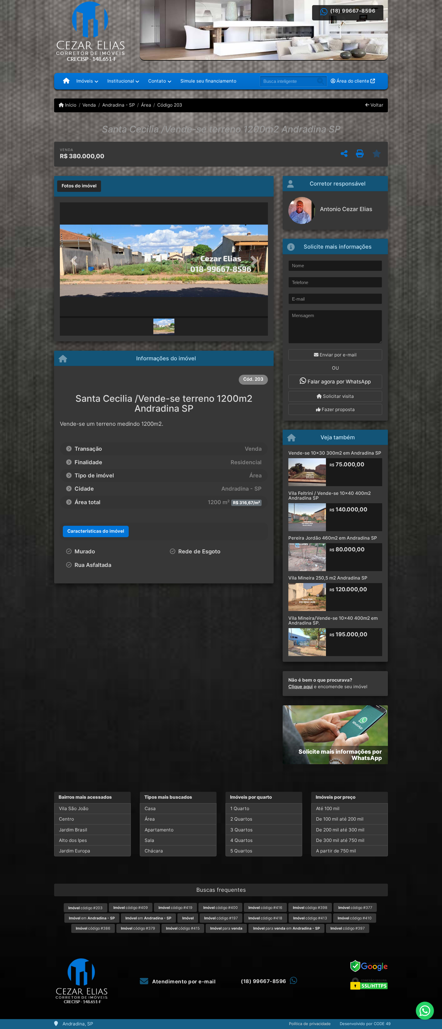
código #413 (310, 918)
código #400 (220, 907)
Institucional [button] (120, 81)
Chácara (154, 851)
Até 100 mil (327, 808)
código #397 (347, 928)
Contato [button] (157, 81)
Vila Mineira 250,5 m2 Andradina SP (327, 578)
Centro (66, 819)
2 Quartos (241, 819)
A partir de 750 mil (336, 851)
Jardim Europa (74, 851)
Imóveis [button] (84, 81)
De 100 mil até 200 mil (340, 819)
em (92, 918)
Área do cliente (352, 81)
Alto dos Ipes (73, 840)
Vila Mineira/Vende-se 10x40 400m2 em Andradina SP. (333, 620)
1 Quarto (239, 808)
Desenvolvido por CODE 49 (365, 1023)
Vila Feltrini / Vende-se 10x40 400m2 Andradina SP (329, 495)
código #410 (355, 918)
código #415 (183, 928)
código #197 (221, 918)
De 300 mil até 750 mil (340, 840)
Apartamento (159, 830)
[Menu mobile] (66, 81)
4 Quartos (241, 840)
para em (286, 928)
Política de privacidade (310, 1023)
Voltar (376, 105)
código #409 (130, 907)
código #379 (138, 928)
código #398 (310, 907)
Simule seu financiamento (208, 81)
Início (70, 105)
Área (146, 105)
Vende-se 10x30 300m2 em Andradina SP (334, 453)
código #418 (265, 918)
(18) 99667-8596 (353, 11)
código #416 (265, 907)
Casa (150, 808)
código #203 (85, 908)
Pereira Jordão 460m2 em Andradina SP (332, 538)
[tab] (79, 186)
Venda (89, 105)
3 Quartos (241, 830)
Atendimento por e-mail (183, 982)
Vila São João (73, 808)
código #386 (93, 928)
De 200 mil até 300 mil (340, 830)
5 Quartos (241, 851)
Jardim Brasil (73, 830)
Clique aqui (300, 686)
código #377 (355, 907)
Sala (149, 840)
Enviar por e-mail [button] (337, 355)
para (226, 928)
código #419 (175, 907)
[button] (75, 260)
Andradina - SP (118, 105)
